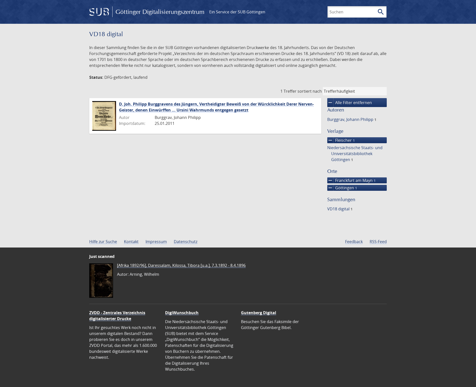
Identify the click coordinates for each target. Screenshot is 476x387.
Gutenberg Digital (258, 312)
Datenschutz (185, 241)
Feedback (354, 241)
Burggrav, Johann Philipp (351, 119)
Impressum (156, 241)
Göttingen (342, 188)
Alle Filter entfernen (349, 103)
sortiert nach (310, 91)
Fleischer (341, 140)
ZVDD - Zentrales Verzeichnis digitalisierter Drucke (117, 315)
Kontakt (131, 241)
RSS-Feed (378, 241)
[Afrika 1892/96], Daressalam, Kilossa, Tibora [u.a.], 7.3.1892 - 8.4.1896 (181, 265)
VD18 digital (340, 209)
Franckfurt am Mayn (351, 180)
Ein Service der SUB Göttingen (237, 12)
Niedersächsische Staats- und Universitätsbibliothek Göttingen (355, 153)
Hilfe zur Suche (103, 241)
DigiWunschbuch (182, 312)
